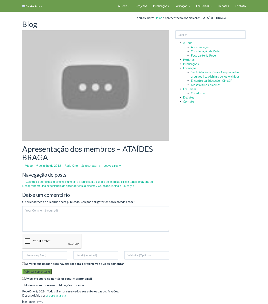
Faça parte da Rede (203, 55)
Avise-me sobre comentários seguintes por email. (58, 278)
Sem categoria (90, 165)
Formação (181, 6)
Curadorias (198, 93)
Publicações (161, 6)
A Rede (123, 6)
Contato (240, 6)
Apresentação (200, 47)
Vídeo (29, 165)
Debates (223, 6)
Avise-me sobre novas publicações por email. (55, 285)
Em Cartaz (203, 6)
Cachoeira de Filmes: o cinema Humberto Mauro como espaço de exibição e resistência (80, 181)
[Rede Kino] (32, 6)
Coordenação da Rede (205, 51)
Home (158, 18)
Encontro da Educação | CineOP (211, 80)
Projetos (141, 6)
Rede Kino (71, 165)
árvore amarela (56, 295)
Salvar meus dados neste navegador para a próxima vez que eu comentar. (74, 263)
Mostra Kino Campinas (206, 85)
